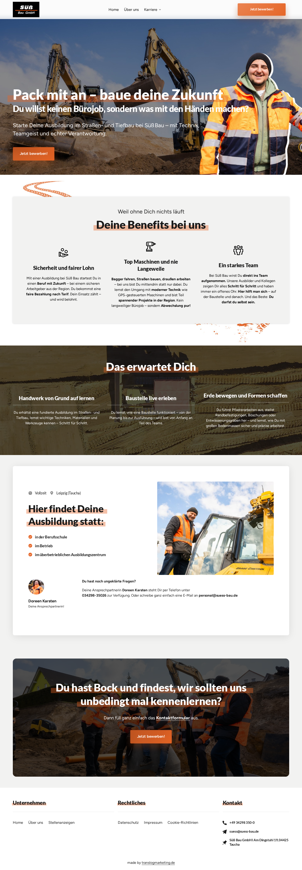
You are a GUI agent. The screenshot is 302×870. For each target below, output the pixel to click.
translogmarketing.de (158, 862)
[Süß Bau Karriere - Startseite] (26, 9)
